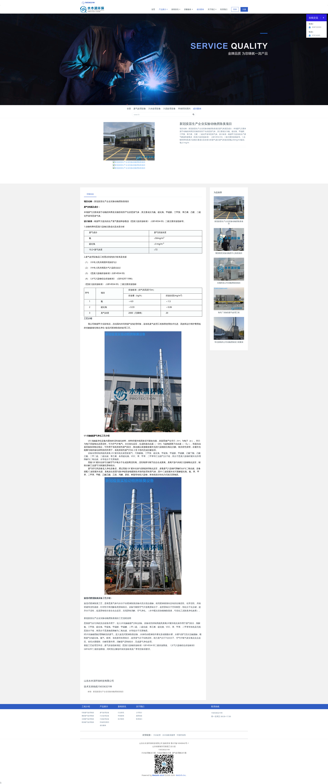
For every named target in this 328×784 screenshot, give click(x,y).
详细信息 (90, 194)
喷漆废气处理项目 (88, 722)
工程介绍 (86, 706)
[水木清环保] (92, 9)
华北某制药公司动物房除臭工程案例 (228, 342)
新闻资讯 (175, 9)
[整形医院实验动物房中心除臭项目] (229, 239)
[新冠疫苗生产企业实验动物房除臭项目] (229, 207)
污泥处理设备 (169, 108)
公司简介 (139, 712)
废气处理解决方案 (179, 753)
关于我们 (211, 9)
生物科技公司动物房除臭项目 (228, 283)
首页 (153, 9)
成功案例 (200, 9)
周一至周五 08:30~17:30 (221, 716)
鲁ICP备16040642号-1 (180, 743)
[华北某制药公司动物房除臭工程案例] (229, 328)
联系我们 (223, 9)
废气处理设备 (140, 108)
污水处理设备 (154, 108)
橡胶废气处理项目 (88, 716)
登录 (235, 9)
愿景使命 (139, 716)
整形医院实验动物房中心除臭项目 (228, 253)
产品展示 (162, 9)
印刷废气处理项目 (88, 712)
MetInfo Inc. (181, 775)
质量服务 (187, 9)
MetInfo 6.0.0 (158, 775)
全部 (129, 108)
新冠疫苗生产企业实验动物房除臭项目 (108, 691)
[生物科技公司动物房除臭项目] (229, 269)
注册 (244, 9)
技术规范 (121, 719)
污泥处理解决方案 (164, 753)
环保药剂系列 (184, 108)
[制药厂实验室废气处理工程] (229, 298)
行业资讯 (121, 712)
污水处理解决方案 (148, 753)
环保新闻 (121, 716)
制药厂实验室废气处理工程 (229, 312)
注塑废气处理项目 (88, 719)
